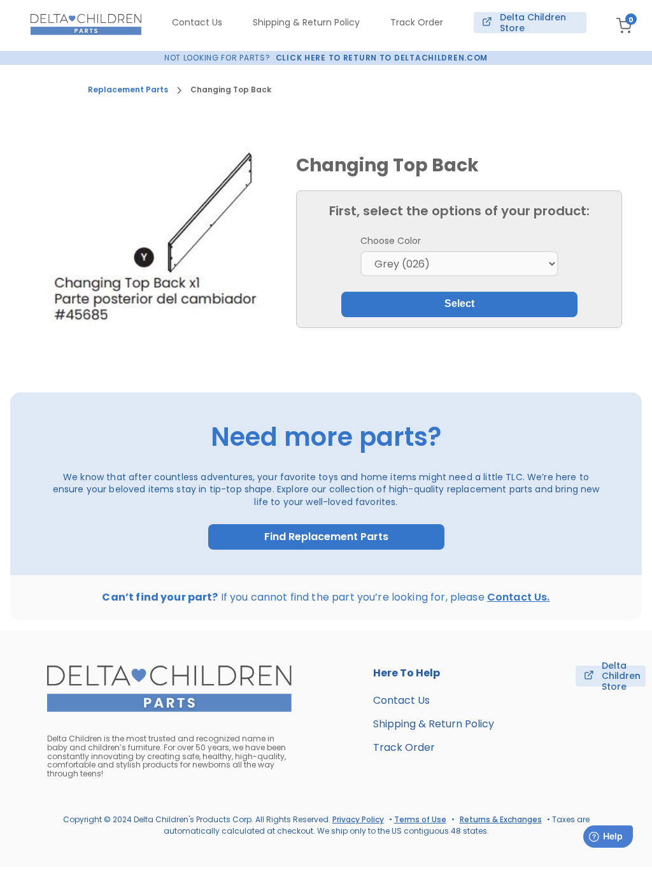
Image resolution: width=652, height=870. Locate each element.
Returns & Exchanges (501, 819)
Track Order (416, 22)
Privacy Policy (358, 819)
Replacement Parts (128, 89)
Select (459, 303)
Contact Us (197, 22)
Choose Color (390, 240)
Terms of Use (420, 819)
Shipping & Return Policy (306, 22)
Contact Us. (518, 597)
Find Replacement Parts (326, 537)
